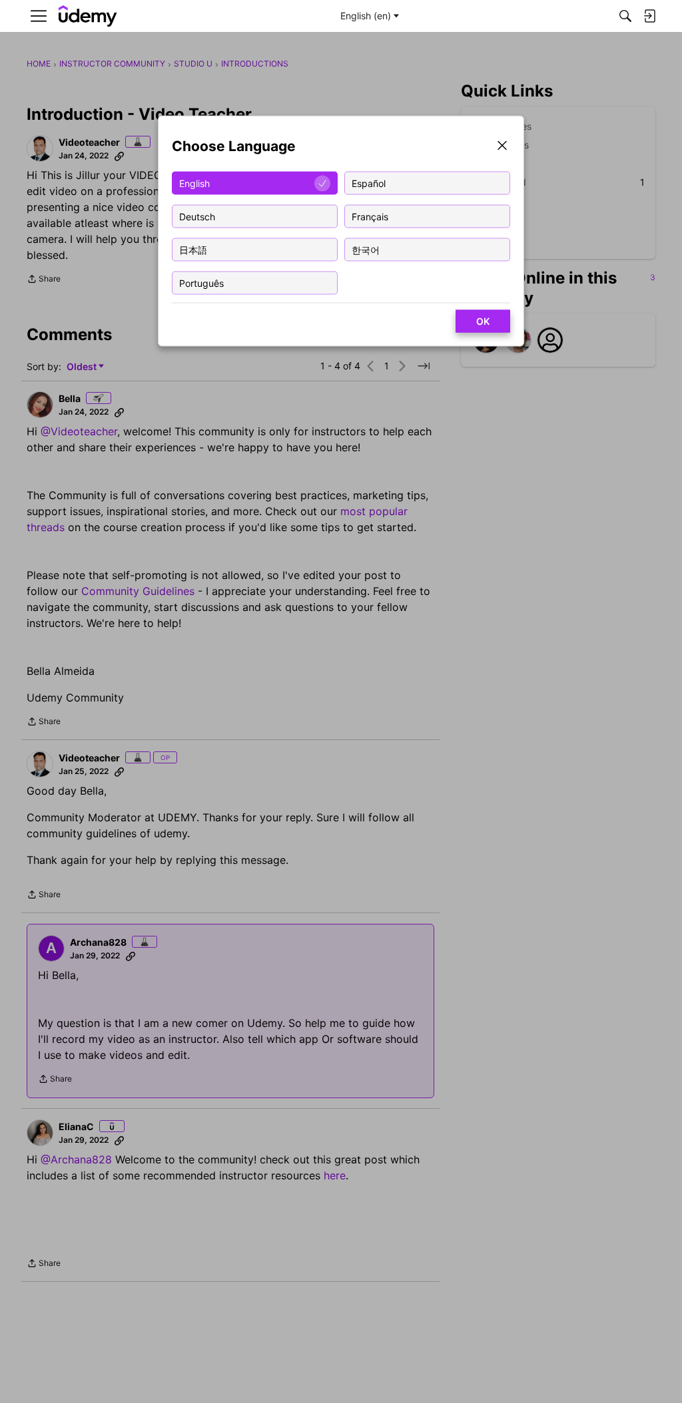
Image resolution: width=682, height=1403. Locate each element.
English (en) (365, 15)
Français (370, 216)
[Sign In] (649, 16)
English (194, 182)
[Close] (502, 147)
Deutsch (197, 216)
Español (369, 182)
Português (201, 282)
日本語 (193, 249)
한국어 (366, 249)
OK (483, 321)
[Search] (625, 16)
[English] (88, 16)
